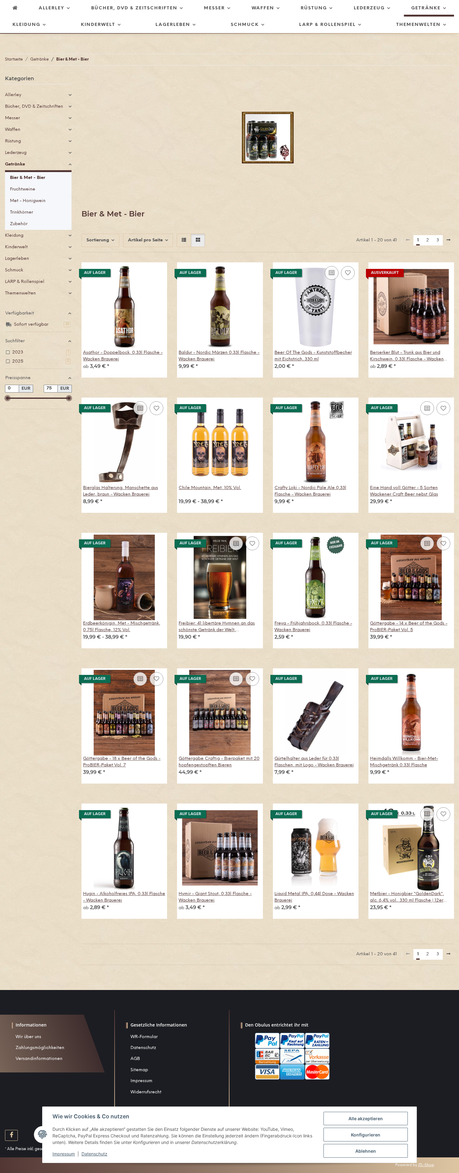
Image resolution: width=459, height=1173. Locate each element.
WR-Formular (144, 1037)
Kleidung (14, 235)
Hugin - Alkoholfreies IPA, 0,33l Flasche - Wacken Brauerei (124, 897)
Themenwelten (20, 293)
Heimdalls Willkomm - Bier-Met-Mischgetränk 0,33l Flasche (404, 762)
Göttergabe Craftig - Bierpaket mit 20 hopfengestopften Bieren (219, 762)
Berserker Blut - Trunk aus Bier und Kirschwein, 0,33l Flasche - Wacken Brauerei (407, 356)
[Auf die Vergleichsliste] (331, 273)
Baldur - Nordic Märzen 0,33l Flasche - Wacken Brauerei (219, 356)
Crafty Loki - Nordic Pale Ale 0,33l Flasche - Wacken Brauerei (310, 491)
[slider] (7, 398)
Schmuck (14, 270)
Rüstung (13, 141)
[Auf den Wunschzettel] (348, 273)
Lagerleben (17, 258)
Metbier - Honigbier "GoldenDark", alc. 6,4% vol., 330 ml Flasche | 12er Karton (407, 898)
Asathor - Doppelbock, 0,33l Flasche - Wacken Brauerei (123, 356)
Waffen (12, 129)
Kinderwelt (16, 247)
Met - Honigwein (28, 201)
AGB (135, 1059)
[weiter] (448, 240)
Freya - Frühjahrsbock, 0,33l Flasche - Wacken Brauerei (313, 626)
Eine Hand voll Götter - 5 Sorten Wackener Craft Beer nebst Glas (404, 491)
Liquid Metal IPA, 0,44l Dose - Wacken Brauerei (314, 897)
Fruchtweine (22, 189)
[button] (184, 240)
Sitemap (139, 1070)
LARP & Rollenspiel (24, 282)
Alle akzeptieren (365, 1118)
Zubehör (18, 224)
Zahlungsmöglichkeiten (40, 1048)
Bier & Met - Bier (27, 178)
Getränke (15, 164)
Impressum (141, 1081)
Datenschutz (143, 1048)
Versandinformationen (39, 1059)
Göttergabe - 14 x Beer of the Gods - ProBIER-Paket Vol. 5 (408, 626)
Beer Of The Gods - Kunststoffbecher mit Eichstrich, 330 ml (313, 356)
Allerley (13, 95)
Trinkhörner (21, 212)
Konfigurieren (365, 1134)
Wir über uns (28, 1037)
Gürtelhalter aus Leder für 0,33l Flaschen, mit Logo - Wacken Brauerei (314, 762)
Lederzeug (16, 153)
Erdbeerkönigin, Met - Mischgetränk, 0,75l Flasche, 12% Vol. (121, 626)
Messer (12, 118)
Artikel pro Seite (145, 240)
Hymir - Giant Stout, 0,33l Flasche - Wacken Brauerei (215, 897)
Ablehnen (365, 1151)
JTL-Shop (426, 1165)
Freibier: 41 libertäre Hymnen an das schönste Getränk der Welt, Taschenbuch (217, 627)
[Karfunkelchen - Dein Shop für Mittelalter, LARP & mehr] (15, 8)
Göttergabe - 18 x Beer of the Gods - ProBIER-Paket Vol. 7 (121, 762)
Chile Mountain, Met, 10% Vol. (210, 488)
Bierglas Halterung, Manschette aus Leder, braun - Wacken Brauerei (120, 491)
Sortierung (97, 240)
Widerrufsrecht (146, 1092)
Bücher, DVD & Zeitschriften (34, 106)
